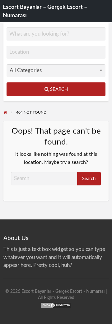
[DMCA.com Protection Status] (56, 304)
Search (58, 89)
